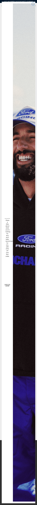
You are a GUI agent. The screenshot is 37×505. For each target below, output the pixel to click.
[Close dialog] (33, 3)
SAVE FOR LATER (7, 285)
